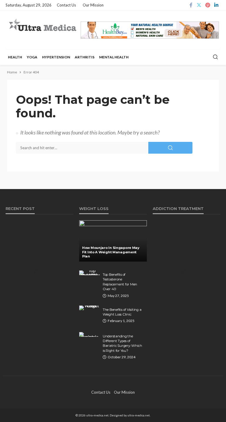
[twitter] (199, 5)
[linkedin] (216, 5)
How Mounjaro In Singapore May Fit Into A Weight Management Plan (110, 252)
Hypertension (56, 57)
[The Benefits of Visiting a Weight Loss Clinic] (89, 308)
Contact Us (66, 5)
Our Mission (93, 5)
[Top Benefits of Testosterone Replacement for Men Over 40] (89, 272)
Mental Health (114, 57)
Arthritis (84, 57)
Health (15, 57)
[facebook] (191, 5)
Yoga (32, 57)
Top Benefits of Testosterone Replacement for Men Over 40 (120, 281)
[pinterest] (207, 5)
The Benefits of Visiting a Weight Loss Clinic (122, 312)
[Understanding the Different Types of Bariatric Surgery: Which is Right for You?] (89, 334)
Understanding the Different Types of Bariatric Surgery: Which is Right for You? (122, 343)
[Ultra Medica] (42, 25)
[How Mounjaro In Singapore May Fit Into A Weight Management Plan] (113, 241)
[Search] (215, 57)
